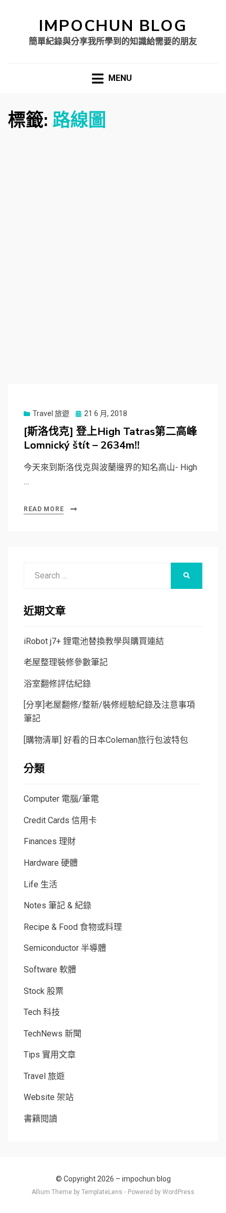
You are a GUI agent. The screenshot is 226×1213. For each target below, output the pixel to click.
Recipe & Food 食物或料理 (73, 927)
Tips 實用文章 (50, 1055)
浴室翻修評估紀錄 (57, 684)
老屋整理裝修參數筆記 (66, 662)
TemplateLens (101, 1192)
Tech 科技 (42, 1012)
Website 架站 (49, 1097)
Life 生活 (40, 884)
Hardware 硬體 (51, 863)
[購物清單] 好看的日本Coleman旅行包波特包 (106, 740)
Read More (44, 509)
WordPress (178, 1192)
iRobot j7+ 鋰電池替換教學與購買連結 (94, 641)
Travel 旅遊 (51, 413)
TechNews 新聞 (52, 1034)
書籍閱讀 (40, 1119)
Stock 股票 (44, 991)
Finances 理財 (50, 841)
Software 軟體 (50, 969)
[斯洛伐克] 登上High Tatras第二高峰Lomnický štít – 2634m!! (110, 438)
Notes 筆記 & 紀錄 (57, 905)
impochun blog (113, 26)
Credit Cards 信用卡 (60, 820)
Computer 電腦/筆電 (61, 799)
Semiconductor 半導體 (65, 948)
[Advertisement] (113, 250)
